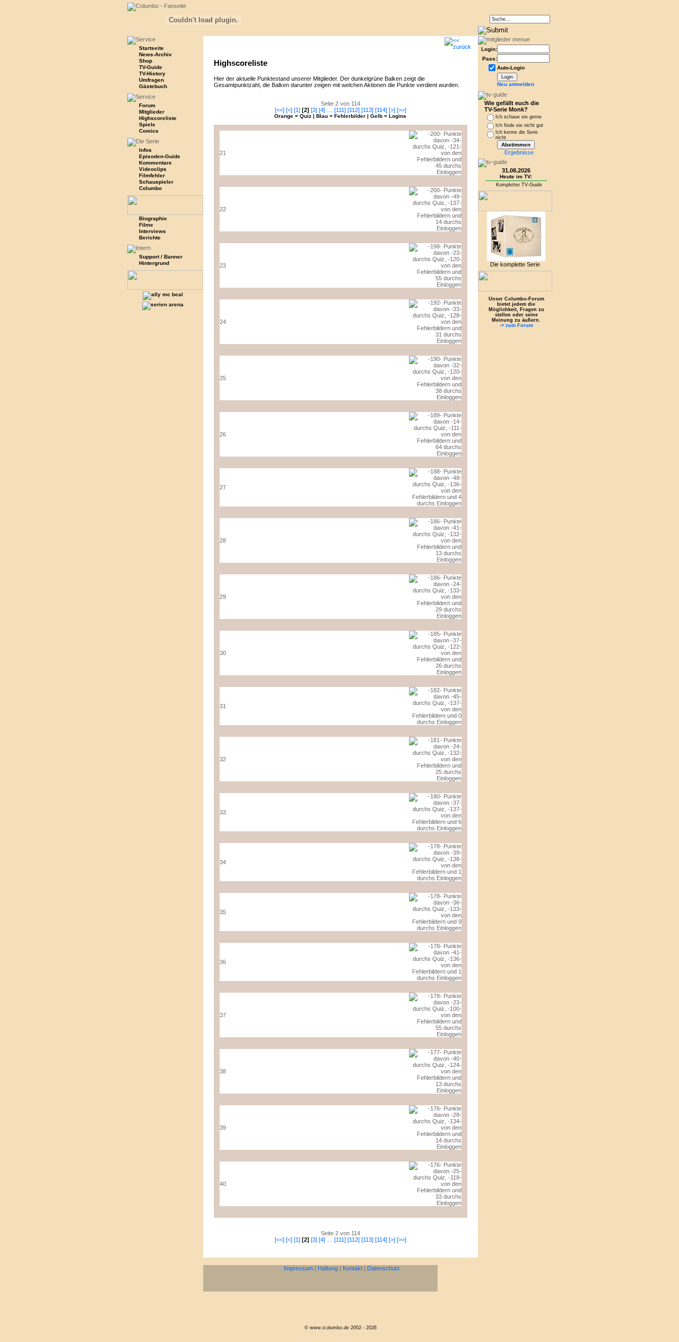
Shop (145, 61)
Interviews (152, 231)
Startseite (151, 48)
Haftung (328, 1268)
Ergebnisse (519, 152)
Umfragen (151, 80)
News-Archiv (155, 54)
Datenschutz (383, 1268)
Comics (149, 131)
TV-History (152, 73)
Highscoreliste (158, 118)
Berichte (150, 237)
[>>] (401, 110)
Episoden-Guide (159, 156)
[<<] (279, 110)
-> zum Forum (516, 325)
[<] (289, 110)
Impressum (298, 1268)
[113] (367, 110)
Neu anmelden (515, 84)
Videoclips (153, 169)
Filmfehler (152, 175)
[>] (392, 110)
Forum (147, 105)
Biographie (153, 218)
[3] (314, 110)
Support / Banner (160, 257)
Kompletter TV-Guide (519, 184)
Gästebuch (153, 86)
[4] (322, 110)
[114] (381, 110)
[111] (340, 110)
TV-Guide (150, 67)
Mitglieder (151, 112)
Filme (146, 225)
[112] (353, 110)
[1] (297, 110)
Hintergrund (154, 263)
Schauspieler (156, 182)
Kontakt (352, 1268)
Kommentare (155, 163)
